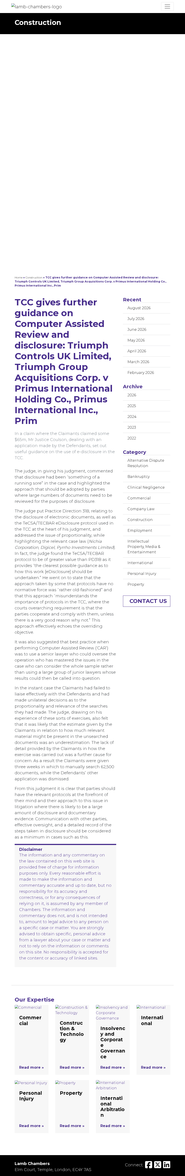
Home (19, 277)
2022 (131, 438)
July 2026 (135, 319)
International (140, 563)
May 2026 (136, 340)
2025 (131, 406)
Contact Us (148, 601)
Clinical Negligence (146, 487)
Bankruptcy (138, 476)
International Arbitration (112, 1106)
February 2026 (140, 373)
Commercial (139, 498)
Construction (33, 277)
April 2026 (136, 351)
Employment (139, 530)
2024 (131, 417)
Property (135, 584)
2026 (131, 395)
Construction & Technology (72, 1031)
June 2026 (136, 329)
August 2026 (138, 308)
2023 (131, 427)
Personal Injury (141, 573)
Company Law (141, 509)
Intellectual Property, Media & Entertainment (143, 546)
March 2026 (138, 362)
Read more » (31, 1067)
